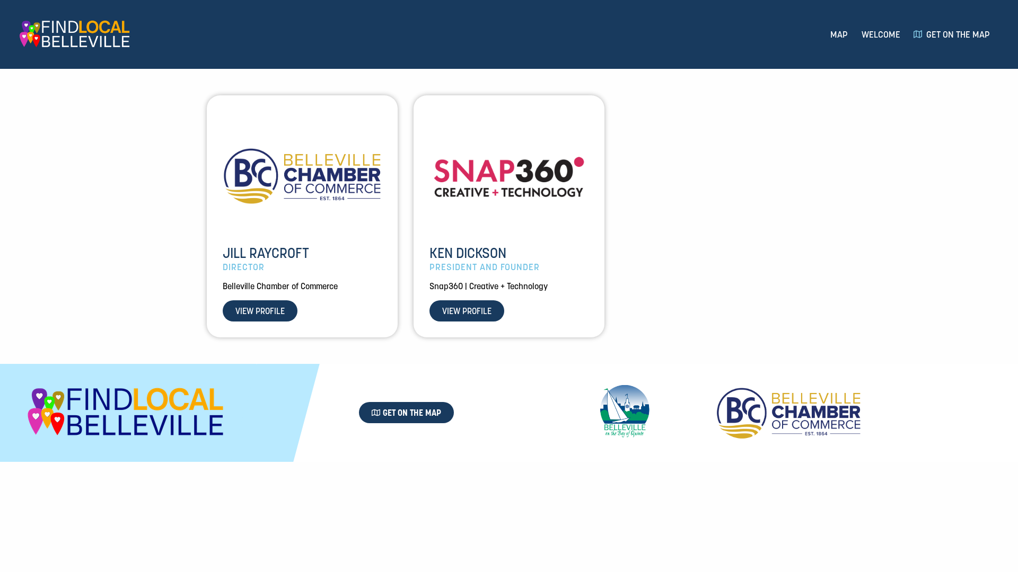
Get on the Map (958, 34)
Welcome (881, 34)
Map (839, 34)
